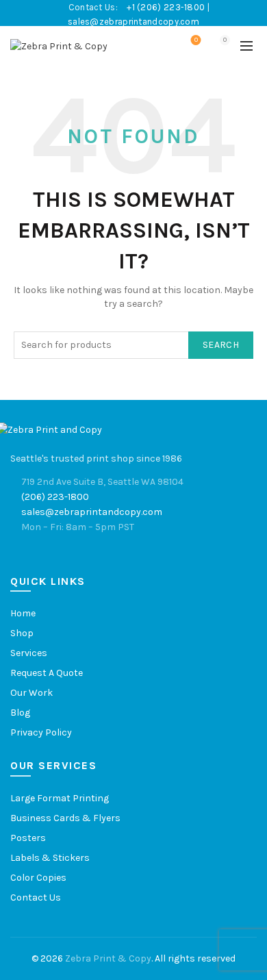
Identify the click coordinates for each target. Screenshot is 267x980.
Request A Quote (46, 673)
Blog (20, 712)
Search (221, 345)
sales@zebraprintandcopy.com (133, 21)
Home (23, 613)
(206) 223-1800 (55, 497)
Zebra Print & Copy (108, 958)
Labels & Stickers (50, 858)
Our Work (31, 693)
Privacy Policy (41, 732)
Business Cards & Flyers (65, 818)
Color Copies (38, 877)
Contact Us (35, 897)
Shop (22, 633)
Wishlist (196, 40)
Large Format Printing (59, 798)
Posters (28, 838)
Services (28, 653)
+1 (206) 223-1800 (167, 7)
